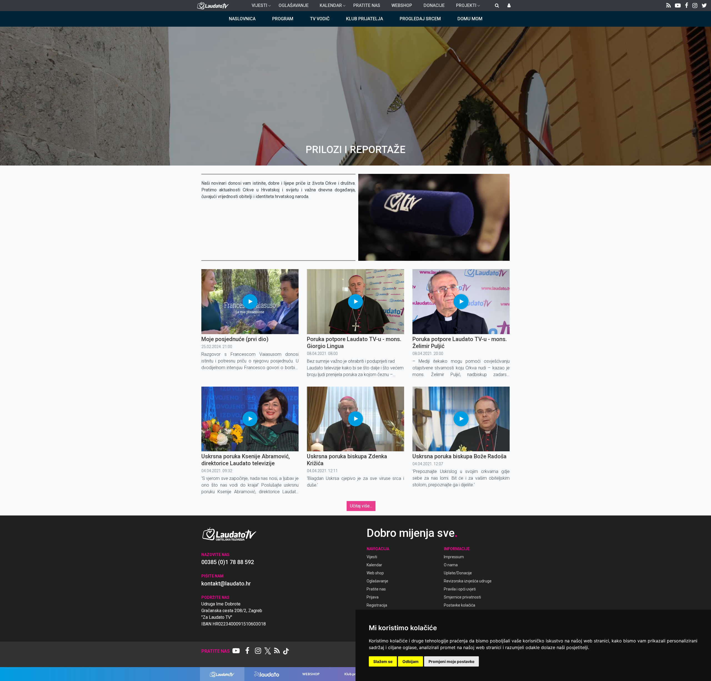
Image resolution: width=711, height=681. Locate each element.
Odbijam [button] (410, 661)
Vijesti (257, 7)
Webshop (401, 5)
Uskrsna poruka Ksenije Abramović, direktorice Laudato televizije (245, 460)
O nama (451, 565)
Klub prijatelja (364, 18)
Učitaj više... (361, 506)
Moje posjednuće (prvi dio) (235, 339)
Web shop (375, 573)
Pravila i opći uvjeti (460, 589)
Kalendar (328, 7)
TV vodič (319, 18)
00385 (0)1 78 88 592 (227, 562)
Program (282, 18)
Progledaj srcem (420, 18)
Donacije (434, 5)
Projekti (464, 7)
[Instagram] (695, 5)
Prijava (373, 597)
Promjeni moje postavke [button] (451, 661)
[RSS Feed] (668, 5)
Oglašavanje (294, 5)
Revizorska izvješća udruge (468, 581)
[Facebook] (687, 5)
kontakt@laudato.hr (226, 583)
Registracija (377, 605)
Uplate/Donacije (458, 573)
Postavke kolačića (459, 605)
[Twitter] (704, 5)
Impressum (454, 557)
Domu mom (469, 18)
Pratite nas (366, 5)
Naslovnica (242, 18)
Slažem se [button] (382, 661)
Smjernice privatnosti (462, 597)
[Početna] (214, 5)
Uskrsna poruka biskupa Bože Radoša (459, 456)
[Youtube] (678, 5)
